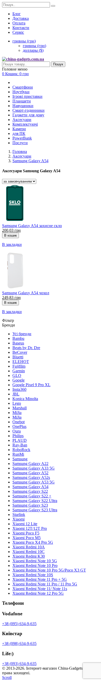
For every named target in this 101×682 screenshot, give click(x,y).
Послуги (20, 143)
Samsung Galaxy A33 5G (33, 468)
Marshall (19, 408)
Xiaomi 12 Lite (24, 524)
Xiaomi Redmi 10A (28, 547)
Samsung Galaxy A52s (31, 477)
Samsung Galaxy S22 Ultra (34, 500)
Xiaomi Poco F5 (25, 533)
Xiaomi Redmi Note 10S (32, 575)
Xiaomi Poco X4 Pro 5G (32, 542)
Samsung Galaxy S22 (30, 491)
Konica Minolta (25, 398)
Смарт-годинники (28, 110)
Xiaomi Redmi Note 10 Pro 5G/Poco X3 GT (49, 570)
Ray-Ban (19, 445)
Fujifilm (18, 366)
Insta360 (19, 389)
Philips (18, 436)
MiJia (16, 412)
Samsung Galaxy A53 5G (33, 482)
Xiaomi (18, 519)
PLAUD (19, 440)
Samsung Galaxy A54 (30, 161)
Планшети (21, 101)
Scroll (7, 677)
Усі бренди (21, 334)
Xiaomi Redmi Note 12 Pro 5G (38, 593)
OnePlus (19, 426)
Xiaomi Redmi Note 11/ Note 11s (39, 588)
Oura (16, 431)
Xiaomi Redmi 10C (28, 551)
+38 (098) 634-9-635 (19, 643)
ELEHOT (20, 361)
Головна (19, 151)
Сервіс (18, 32)
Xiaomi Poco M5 (26, 538)
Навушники (22, 105)
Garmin (18, 371)
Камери (19, 129)
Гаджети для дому (28, 115)
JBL (15, 394)
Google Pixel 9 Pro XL (31, 385)
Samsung (19, 459)
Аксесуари (21, 119)
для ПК (18, 133)
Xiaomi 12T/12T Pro (29, 528)
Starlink (18, 514)
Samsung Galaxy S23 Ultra (34, 510)
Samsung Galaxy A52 (30, 473)
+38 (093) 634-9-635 (19, 663)
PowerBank (22, 138)
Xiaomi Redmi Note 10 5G (34, 561)
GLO (16, 375)
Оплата (18, 23)
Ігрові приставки (27, 96)
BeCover (19, 352)
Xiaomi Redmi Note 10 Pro (34, 565)
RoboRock (21, 449)
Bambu (18, 338)
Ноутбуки (21, 92)
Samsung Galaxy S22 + (31, 496)
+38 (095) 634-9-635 (19, 623)
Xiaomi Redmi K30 (28, 556)
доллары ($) (33, 50)
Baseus (18, 343)
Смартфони (22, 87)
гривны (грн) (34, 46)
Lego (16, 403)
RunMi (18, 454)
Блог (16, 14)
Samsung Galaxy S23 (30, 505)
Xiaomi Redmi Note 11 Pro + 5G (39, 579)
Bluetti (17, 357)
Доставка (20, 18)
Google (18, 380)
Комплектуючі (25, 124)
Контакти (20, 27)
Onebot (18, 422)
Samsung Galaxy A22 (30, 463)
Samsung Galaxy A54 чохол (25, 293)
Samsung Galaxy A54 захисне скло (32, 225)
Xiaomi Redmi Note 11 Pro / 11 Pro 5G (44, 584)
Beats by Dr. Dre (26, 348)
